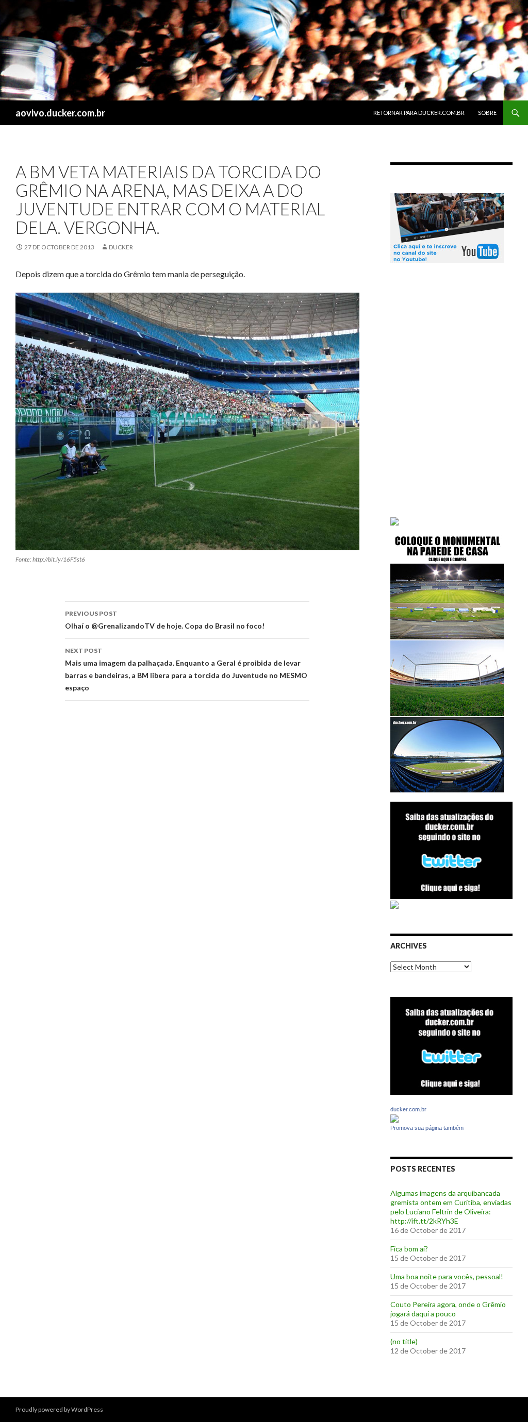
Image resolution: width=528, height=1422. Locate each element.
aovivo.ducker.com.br (60, 112)
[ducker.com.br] (394, 1117)
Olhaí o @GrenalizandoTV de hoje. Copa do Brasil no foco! (165, 620)
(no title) (404, 1341)
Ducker (121, 247)
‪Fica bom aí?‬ (409, 1248)
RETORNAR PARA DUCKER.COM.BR (419, 112)
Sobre (487, 112)
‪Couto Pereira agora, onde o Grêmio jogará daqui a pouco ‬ (448, 1309)
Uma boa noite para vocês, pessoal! (446, 1276)
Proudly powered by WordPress (59, 1409)
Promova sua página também (427, 1128)
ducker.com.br (408, 1109)
